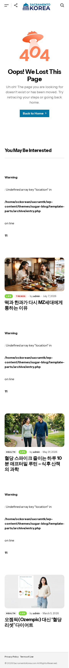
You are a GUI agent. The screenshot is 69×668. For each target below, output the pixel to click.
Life (8, 296)
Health (11, 452)
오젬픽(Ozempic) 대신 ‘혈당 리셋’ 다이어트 (33, 622)
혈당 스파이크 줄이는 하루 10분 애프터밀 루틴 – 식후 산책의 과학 (33, 464)
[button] (6, 5)
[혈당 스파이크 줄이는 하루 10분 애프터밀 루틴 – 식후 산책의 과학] (34, 430)
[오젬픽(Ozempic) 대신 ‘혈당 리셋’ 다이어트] (34, 591)
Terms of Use (26, 656)
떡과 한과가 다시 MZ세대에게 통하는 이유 (34, 305)
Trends (20, 296)
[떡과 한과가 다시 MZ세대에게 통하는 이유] (34, 274)
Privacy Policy (12, 656)
